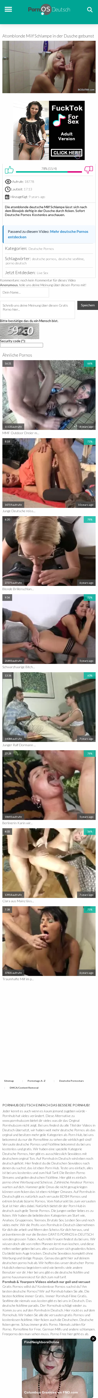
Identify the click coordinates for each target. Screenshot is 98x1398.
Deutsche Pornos (41, 249)
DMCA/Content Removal (24, 1087)
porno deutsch (16, 263)
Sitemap (9, 1080)
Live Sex (42, 273)
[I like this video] (9, 170)
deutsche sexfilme (71, 259)
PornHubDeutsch (49, 8)
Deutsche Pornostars (71, 1080)
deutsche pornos (44, 259)
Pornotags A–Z (36, 1080)
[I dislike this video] (88, 170)
